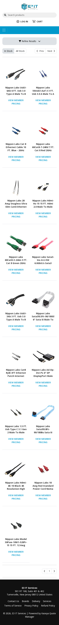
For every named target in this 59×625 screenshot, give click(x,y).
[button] (49, 571)
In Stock (8, 50)
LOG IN (24, 21)
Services (47, 601)
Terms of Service (13, 605)
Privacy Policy (31, 605)
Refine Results (28, 41)
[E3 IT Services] (29, 6)
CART (40, 21)
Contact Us (13, 601)
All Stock (20, 50)
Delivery (36, 601)
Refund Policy (48, 605)
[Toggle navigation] (4, 30)
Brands (25, 601)
